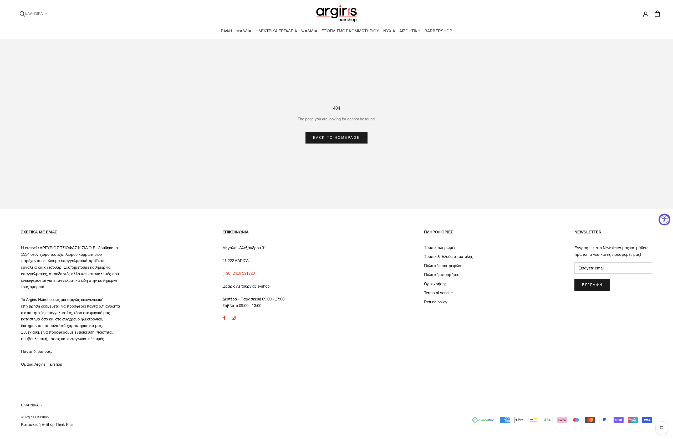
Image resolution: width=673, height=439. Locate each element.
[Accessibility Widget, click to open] (664, 220)
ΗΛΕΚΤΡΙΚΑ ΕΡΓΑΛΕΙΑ (276, 31)
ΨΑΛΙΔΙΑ (309, 31)
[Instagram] (234, 317)
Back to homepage (336, 138)
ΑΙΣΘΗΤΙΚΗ (409, 31)
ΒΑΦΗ (226, 31)
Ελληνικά (34, 14)
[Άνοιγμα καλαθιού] (657, 14)
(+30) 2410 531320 (238, 273)
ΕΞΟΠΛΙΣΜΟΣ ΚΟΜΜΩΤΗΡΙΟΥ (350, 31)
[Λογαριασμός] (645, 13)
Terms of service (438, 292)
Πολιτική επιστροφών (442, 265)
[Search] (22, 13)
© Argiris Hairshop (35, 417)
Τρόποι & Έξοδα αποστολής (448, 256)
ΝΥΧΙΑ (389, 31)
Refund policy (435, 302)
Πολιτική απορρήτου (441, 274)
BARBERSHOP (438, 31)
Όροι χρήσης (435, 284)
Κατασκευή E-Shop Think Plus (47, 424)
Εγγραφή (592, 285)
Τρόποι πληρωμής (440, 247)
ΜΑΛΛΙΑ (243, 31)
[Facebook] (224, 317)
